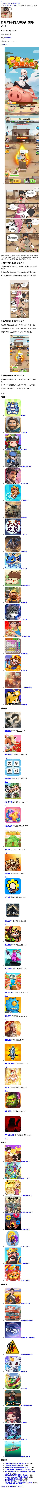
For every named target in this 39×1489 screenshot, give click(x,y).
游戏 (5, 3)
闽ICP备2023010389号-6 (15, 1486)
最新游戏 (8, 5)
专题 (12, 3)
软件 (9, 3)
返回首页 (4, 1486)
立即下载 (4, 44)
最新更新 (17, 3)
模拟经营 (16, 5)
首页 (2, 3)
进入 (6, 734)
